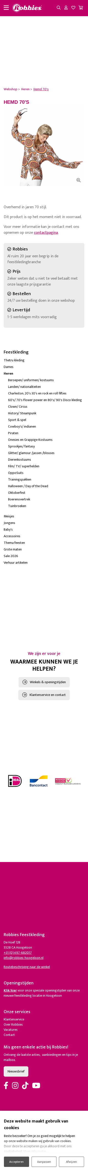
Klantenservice (14, 1019)
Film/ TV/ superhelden (23, 466)
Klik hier (10, 990)
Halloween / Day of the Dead (28, 486)
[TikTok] (25, 1086)
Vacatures (11, 1029)
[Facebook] (6, 1086)
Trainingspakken (19, 479)
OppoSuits (15, 473)
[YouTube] (36, 1086)
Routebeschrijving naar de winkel (27, 967)
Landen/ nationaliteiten (24, 387)
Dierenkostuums (19, 459)
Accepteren (16, 1161)
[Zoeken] (58, 8)
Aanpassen (44, 1161)
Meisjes (9, 516)
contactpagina (46, 232)
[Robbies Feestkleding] (27, 8)
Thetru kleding (14, 360)
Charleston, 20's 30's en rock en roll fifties (37, 393)
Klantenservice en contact (48, 695)
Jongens (9, 523)
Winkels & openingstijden (48, 682)
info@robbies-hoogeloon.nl (24, 958)
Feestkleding (16, 352)
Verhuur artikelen (16, 562)
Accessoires (12, 536)
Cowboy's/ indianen (22, 426)
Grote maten (13, 549)
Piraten (13, 433)
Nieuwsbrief (16, 1071)
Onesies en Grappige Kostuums (30, 440)
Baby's (8, 529)
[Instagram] (15, 1086)
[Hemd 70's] (44, 145)
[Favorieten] (73, 8)
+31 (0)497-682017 (18, 952)
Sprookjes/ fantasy (21, 446)
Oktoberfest (16, 493)
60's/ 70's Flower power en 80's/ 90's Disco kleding (45, 400)
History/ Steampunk (22, 413)
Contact (9, 1035)
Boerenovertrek (19, 499)
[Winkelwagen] (80, 8)
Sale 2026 (11, 556)
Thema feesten (14, 543)
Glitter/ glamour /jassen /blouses (31, 453)
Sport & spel (17, 420)
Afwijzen (71, 1161)
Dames (8, 367)
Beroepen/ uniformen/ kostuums (31, 380)
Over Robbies (13, 1024)
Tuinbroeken (17, 506)
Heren (8, 373)
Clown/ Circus (17, 406)
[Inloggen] (66, 8)
